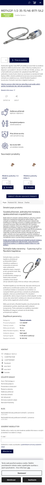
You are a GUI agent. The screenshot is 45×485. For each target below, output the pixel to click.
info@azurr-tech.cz (10, 354)
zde (28, 468)
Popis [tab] (4, 202)
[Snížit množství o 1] (8, 61)
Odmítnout (11, 480)
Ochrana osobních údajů (9, 400)
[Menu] (40, 3)
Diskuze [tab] (20, 202)
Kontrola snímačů (7, 394)
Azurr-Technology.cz (8, 381)
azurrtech (7, 366)
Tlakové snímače (25, 320)
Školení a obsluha (7, 389)
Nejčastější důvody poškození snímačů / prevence (17, 412)
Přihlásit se (7, 451)
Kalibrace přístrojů (7, 392)
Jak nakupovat (5, 397)
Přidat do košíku (19, 60)
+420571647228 (9, 357)
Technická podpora (7, 384)
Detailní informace (7, 90)
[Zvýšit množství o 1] (8, 59)
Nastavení (22, 473)
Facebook (7, 363)
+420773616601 (9, 360)
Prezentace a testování (8, 386)
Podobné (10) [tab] (12, 202)
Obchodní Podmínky (7, 402)
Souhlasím (32, 480)
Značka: (20, 15)
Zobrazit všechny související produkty (22, 196)
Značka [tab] (27, 202)
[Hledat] (29, 3)
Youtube (7, 372)
